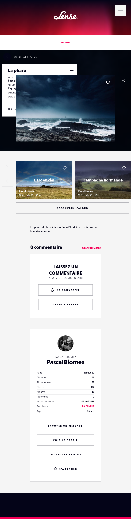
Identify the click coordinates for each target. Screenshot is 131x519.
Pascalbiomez (26, 191)
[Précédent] (7, 180)
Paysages (13, 88)
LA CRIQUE (88, 406)
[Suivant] (7, 166)
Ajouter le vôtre (91, 248)
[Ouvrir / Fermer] (72, 70)
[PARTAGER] (123, 80)
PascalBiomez (65, 362)
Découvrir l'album (73, 208)
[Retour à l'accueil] (65, 15)
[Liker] (107, 82)
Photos (65, 42)
